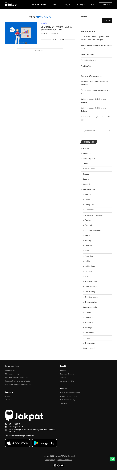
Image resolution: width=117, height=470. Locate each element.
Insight (67, 4)
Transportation (91, 302)
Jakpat (45, 33)
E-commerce (90, 210)
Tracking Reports (91, 297)
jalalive (83, 81)
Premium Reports (89, 169)
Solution (55, 4)
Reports (86, 179)
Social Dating (90, 292)
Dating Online (90, 205)
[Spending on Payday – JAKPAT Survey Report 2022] (21, 33)
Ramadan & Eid (91, 281)
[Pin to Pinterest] (60, 39)
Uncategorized (88, 348)
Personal (88, 271)
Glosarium (86, 153)
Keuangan (89, 328)
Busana (88, 312)
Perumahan (89, 333)
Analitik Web (86, 66)
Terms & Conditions (65, 460)
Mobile (87, 261)
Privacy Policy (50, 460)
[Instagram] (58, 465)
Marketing (89, 256)
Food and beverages (93, 230)
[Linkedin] (55, 465)
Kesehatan (89, 322)
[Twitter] (62, 465)
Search (84, 16)
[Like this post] (53, 39)
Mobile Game (90, 266)
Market (87, 251)
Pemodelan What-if (88, 60)
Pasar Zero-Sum (87, 54)
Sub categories (89, 189)
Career (87, 199)
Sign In (93, 4)
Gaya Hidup (89, 317)
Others (85, 164)
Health (87, 235)
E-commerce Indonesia (94, 215)
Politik (87, 276)
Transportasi (90, 343)
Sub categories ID (90, 307)
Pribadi (87, 338)
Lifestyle (88, 246)
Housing (88, 240)
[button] (112, 459)
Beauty (88, 194)
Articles (86, 148)
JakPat (83, 99)
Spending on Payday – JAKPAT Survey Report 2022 (57, 28)
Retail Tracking (91, 287)
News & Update (89, 158)
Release (86, 174)
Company (79, 4)
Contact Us (105, 4)
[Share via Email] (63, 39)
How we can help (39, 4)
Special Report (88, 184)
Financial (88, 225)
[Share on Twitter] (58, 39)
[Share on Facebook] (55, 39)
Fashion (88, 220)
